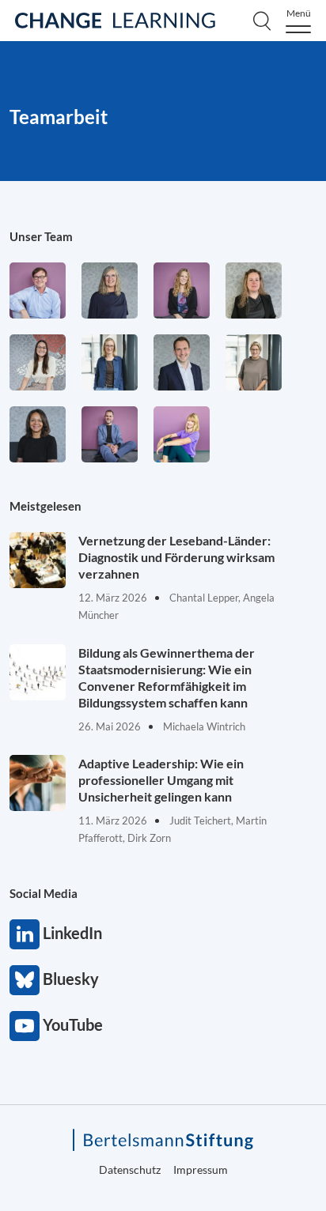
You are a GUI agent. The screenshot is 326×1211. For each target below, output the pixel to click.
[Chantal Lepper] (37, 362)
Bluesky (24, 980)
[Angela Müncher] (110, 362)
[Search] (262, 20)
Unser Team (41, 236)
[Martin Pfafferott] (182, 362)
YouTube (24, 1026)
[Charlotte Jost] (182, 290)
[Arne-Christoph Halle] (37, 290)
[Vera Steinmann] (254, 362)
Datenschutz (130, 1169)
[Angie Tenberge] (37, 434)
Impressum (200, 1169)
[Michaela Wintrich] (182, 434)
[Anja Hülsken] (110, 290)
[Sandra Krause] (254, 290)
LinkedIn (24, 934)
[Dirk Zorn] (110, 434)
